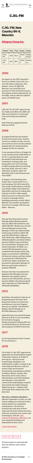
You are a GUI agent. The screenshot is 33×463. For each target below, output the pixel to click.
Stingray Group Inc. (13, 41)
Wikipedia (14, 418)
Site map (17, 436)
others (25, 418)
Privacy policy (7, 436)
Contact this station (9, 427)
